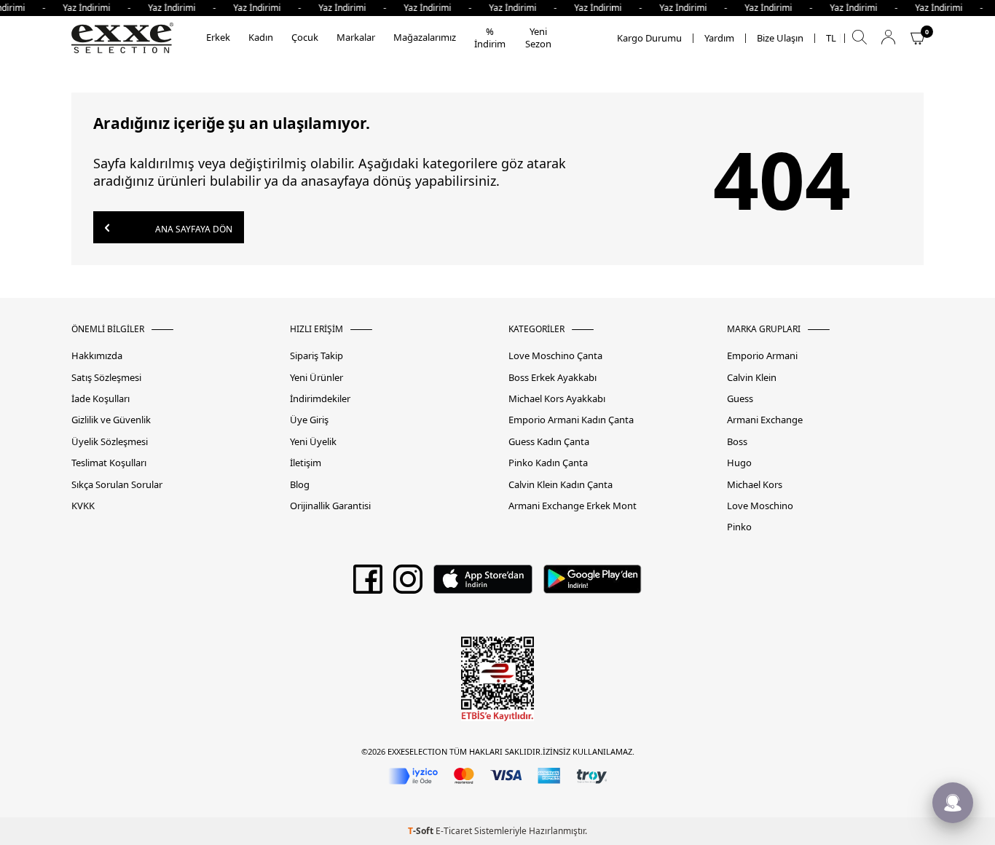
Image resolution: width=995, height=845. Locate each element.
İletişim (305, 463)
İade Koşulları (100, 399)
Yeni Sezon (538, 37)
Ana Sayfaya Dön (192, 229)
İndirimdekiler (320, 399)
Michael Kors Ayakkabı (556, 399)
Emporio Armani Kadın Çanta (571, 420)
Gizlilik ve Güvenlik (111, 420)
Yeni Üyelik (313, 442)
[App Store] (482, 584)
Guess (740, 399)
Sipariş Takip (316, 356)
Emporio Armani (762, 356)
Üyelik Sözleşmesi (109, 442)
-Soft (422, 831)
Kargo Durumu (649, 38)
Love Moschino (760, 506)
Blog (300, 485)
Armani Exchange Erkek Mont (572, 506)
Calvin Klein (751, 378)
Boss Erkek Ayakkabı (552, 378)
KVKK (83, 506)
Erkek (218, 37)
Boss (737, 442)
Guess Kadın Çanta (548, 442)
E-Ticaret (454, 831)
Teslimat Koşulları (108, 463)
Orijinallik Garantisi (330, 506)
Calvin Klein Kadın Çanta (560, 485)
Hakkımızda (96, 356)
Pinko (739, 527)
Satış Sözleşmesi (106, 378)
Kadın (260, 37)
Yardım (719, 38)
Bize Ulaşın (780, 38)
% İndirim (490, 37)
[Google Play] (592, 584)
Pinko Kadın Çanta (548, 463)
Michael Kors (754, 485)
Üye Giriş (309, 420)
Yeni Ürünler (316, 378)
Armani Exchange (765, 420)
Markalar (356, 37)
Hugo (739, 463)
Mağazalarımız (424, 37)
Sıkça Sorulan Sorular (116, 485)
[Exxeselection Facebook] (367, 584)
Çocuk (304, 37)
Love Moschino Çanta (555, 356)
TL (831, 38)
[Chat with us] (952, 802)
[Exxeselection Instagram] (407, 584)
